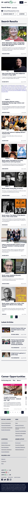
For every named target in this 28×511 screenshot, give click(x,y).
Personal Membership (6, 425)
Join (21, 2)
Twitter (5, 479)
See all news (14, 7)
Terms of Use (10, 477)
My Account (18, 442)
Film (14, 380)
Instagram (10, 480)
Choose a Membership (6, 423)
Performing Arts (6, 380)
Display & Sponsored (5, 445)
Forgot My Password (19, 445)
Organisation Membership (6, 427)
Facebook (2, 480)
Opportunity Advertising (6, 449)
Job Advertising (4, 442)
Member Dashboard (19, 449)
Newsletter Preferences (20, 447)
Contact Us (3, 461)
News (16, 423)
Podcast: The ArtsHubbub (20, 431)
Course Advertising (5, 451)
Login (25, 2)
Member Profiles (18, 435)
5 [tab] (17, 412)
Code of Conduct (17, 477)
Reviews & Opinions (19, 425)
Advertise (21, 14)
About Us (3, 459)
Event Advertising (5, 447)
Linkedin (8, 480)
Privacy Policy (4, 477)
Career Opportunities (13, 376)
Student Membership (5, 429)
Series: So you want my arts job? (20, 428)
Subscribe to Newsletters (20, 433)
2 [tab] (10, 412)
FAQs (2, 463)
